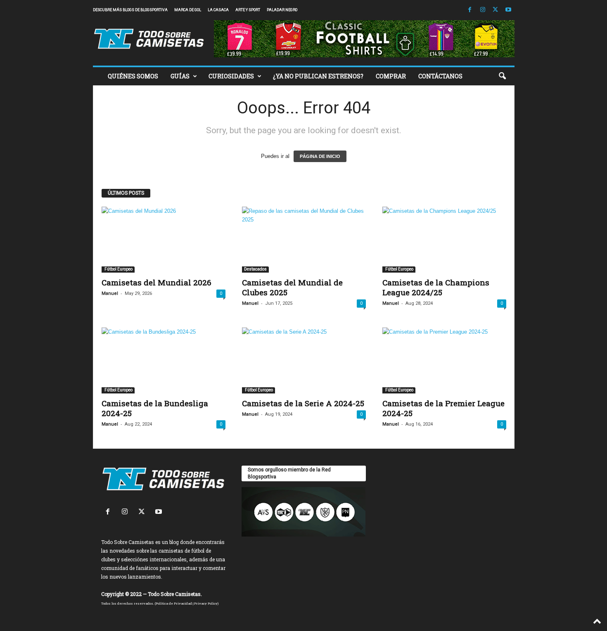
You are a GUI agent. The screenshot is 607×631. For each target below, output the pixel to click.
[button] (502, 76)
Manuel (110, 293)
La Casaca (218, 10)
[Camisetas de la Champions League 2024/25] (444, 240)
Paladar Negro (282, 10)
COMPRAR (391, 76)
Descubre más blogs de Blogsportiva (130, 10)
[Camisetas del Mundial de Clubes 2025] (304, 240)
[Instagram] (483, 10)
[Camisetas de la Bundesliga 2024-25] (163, 360)
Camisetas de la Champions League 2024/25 (435, 287)
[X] (495, 10)
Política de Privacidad (174, 603)
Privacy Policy (206, 603)
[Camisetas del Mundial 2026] (163, 240)
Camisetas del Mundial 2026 (156, 282)
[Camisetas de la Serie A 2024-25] (304, 360)
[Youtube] (508, 10)
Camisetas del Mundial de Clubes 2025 (292, 287)
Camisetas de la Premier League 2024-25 (443, 408)
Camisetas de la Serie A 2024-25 (303, 403)
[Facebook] (470, 10)
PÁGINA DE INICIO (320, 156)
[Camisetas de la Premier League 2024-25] (444, 360)
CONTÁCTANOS (440, 76)
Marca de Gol (187, 10)
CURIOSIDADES (231, 76)
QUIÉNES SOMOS (133, 76)
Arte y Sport (247, 10)
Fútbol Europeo (118, 269)
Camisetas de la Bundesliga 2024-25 (155, 408)
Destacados (255, 269)
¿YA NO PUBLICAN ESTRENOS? (318, 76)
